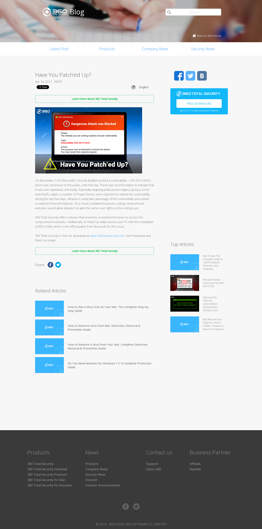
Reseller (195, 469)
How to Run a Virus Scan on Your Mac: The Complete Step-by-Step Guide (108, 309)
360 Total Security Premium (47, 474)
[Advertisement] (199, 179)
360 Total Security (40, 464)
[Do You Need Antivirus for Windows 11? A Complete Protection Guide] (49, 365)
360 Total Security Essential (47, 469)
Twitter (190, 76)
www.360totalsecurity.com (107, 236)
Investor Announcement (102, 485)
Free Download (199, 103)
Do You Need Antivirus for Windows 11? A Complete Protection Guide (109, 365)
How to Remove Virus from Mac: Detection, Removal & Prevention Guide (104, 327)
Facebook (179, 76)
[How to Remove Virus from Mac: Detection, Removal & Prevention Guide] (49, 327)
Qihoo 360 (153, 469)
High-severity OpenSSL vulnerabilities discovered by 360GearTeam (210, 304)
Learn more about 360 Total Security (95, 99)
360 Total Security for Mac (46, 480)
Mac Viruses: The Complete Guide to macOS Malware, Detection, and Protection (212, 262)
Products (107, 48)
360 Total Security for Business (49, 485)
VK (202, 76)
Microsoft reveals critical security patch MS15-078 (213, 283)
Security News (203, 48)
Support (152, 464)
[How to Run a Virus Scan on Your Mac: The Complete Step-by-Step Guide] (49, 309)
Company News (155, 48)
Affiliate (195, 464)
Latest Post (59, 48)
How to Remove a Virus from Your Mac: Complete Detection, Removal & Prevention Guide (108, 346)
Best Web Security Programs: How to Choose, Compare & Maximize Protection (213, 324)
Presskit (91, 480)
